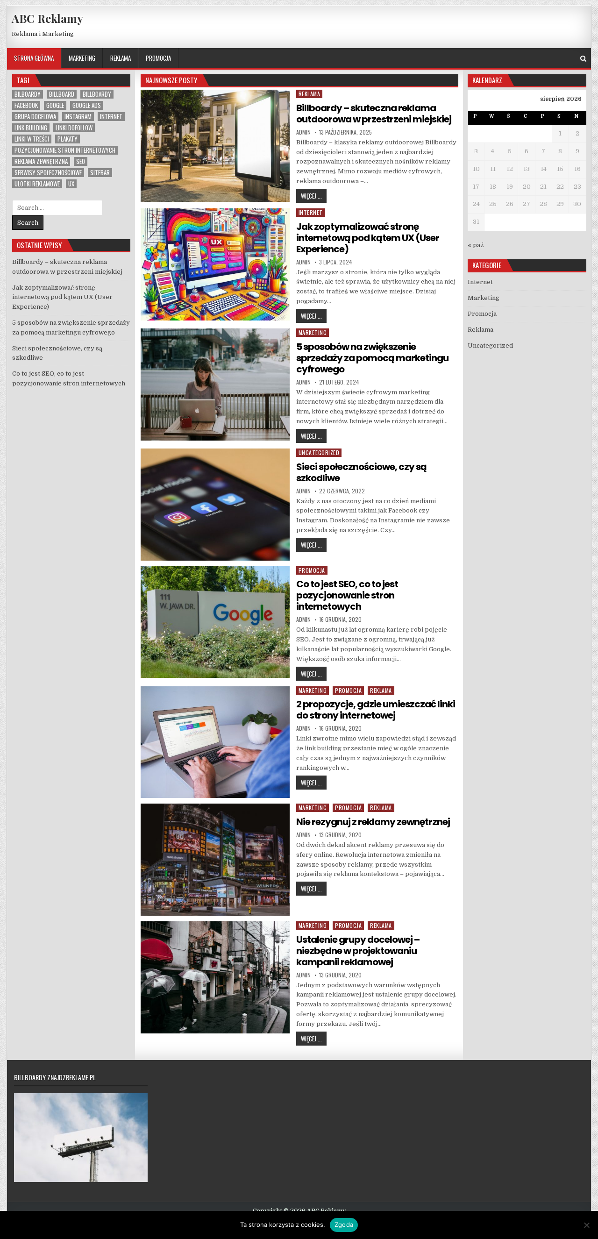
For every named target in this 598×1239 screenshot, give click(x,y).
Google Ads (86, 105)
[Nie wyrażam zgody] (586, 1225)
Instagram (78, 116)
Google (55, 105)
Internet (311, 212)
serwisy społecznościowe (48, 172)
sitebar (100, 172)
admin (303, 132)
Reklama (120, 58)
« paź (476, 245)
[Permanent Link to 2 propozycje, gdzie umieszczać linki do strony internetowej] (215, 742)
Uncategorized (319, 452)
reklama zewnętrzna (41, 161)
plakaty (67, 139)
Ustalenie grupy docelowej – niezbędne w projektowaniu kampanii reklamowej (358, 950)
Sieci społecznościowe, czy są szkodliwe (361, 472)
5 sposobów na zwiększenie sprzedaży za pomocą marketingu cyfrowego (372, 358)
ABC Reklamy (47, 18)
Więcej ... (314, 195)
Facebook (26, 105)
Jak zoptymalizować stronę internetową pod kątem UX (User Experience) (367, 238)
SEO (80, 161)
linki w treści (31, 139)
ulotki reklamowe (37, 183)
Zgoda (344, 1224)
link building (30, 127)
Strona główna (34, 58)
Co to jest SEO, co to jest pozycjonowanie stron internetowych (347, 595)
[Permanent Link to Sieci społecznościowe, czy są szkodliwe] (215, 505)
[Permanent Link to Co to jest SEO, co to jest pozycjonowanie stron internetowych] (215, 622)
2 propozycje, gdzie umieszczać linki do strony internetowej (375, 710)
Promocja (158, 58)
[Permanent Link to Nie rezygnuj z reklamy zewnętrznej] (215, 860)
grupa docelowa (35, 116)
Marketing (82, 58)
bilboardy (27, 94)
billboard (61, 94)
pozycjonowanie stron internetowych (64, 150)
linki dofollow (74, 127)
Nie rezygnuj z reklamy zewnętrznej (373, 821)
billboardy (97, 94)
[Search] (583, 58)
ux (71, 183)
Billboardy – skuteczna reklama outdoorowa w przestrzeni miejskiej (373, 113)
